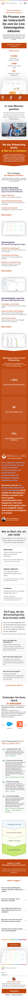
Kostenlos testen (14, 50)
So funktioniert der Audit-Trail (14, 685)
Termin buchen (14, 945)
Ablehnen (7, 994)
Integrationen (4, 974)
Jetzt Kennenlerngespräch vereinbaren (14, 45)
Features (3, 972)
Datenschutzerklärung (17, 994)
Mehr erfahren (6, 215)
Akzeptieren (14, 991)
